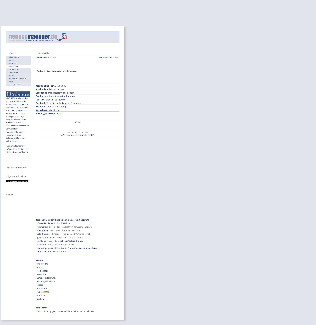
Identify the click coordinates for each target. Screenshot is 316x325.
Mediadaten (42, 270)
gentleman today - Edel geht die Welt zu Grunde (60, 240)
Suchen (40, 298)
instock (40, 244)
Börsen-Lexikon (44, 223)
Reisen (11, 82)
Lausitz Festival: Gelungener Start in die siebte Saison (15, 138)
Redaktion (42, 288)
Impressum (42, 263)
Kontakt (41, 267)
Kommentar (13, 66)
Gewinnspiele (13, 63)
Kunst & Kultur (13, 72)
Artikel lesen (46, 57)
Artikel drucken (56, 89)
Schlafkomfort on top (16, 132)
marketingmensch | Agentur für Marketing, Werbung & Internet (67, 247)
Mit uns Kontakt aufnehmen (61, 96)
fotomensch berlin (46, 226)
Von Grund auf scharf (15, 146)
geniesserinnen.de (45, 237)
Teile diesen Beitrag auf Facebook (64, 103)
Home (38, 53)
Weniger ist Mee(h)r (15, 116)
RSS (38, 291)
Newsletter (42, 274)
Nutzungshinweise (46, 281)
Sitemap (41, 295)
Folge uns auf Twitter (55, 99)
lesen (48, 113)
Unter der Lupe (44, 251)
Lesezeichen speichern (62, 92)
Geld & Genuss (43, 233)
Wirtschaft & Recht (15, 85)
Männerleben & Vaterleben (17, 79)
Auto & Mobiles (14, 57)
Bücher (11, 60)
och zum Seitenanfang (54, 106)
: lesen (47, 109)
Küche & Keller (13, 69)
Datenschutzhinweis (46, 277)
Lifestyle (11, 76)
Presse (40, 284)
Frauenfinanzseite (45, 230)
